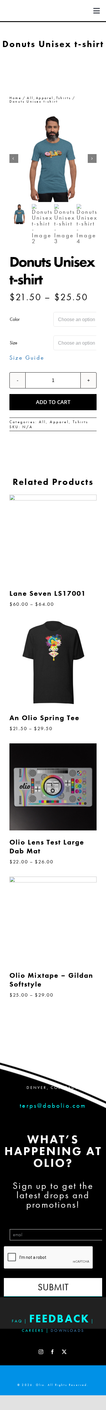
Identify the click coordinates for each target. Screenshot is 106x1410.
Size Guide (26, 357)
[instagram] (41, 1351)
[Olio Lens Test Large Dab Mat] (53, 746)
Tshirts (80, 421)
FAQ (17, 1321)
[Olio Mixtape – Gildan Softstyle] (53, 879)
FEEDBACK (59, 1318)
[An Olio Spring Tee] (53, 622)
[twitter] (64, 1351)
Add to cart (53, 402)
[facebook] (53, 1351)
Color (15, 319)
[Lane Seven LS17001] (53, 497)
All (42, 421)
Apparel (59, 421)
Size (13, 343)
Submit (53, 1287)
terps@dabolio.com (53, 1105)
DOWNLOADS (67, 1330)
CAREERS (33, 1330)
